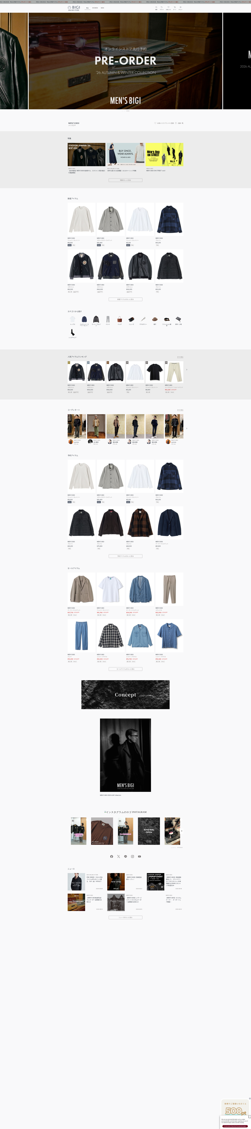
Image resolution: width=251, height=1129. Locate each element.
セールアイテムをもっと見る (125, 669)
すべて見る (180, 357)
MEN (102, 8)
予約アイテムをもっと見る (125, 556)
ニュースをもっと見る (125, 917)
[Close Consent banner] (250, 1117)
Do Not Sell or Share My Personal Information (235, 1126)
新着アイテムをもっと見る (125, 299)
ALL (87, 8)
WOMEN (95, 8)
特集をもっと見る (125, 180)
